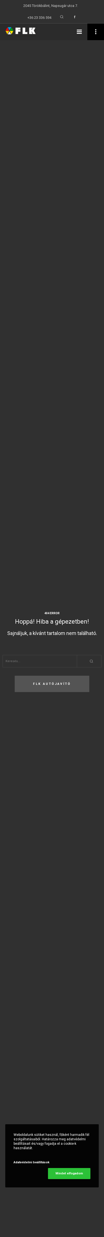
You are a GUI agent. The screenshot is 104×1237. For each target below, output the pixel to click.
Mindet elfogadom (69, 1173)
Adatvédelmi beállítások (31, 1162)
